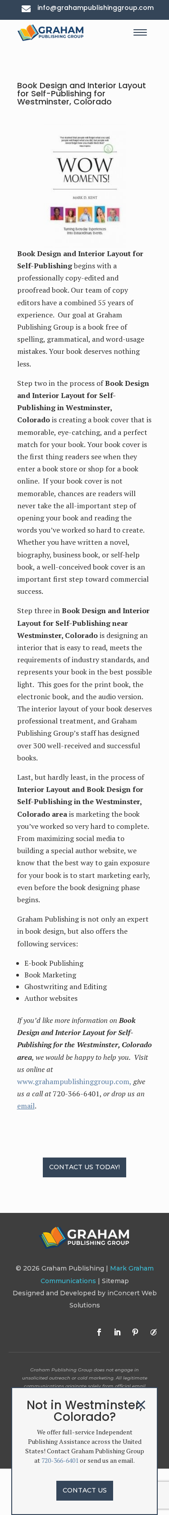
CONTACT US (85, 1490)
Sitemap (115, 1281)
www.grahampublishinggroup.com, (74, 1081)
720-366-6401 (59, 1460)
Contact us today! (84, 1167)
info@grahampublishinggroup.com (95, 7)
